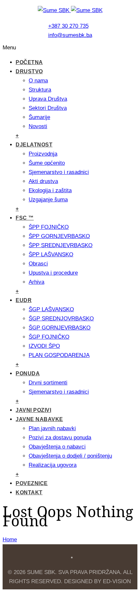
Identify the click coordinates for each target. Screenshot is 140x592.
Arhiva (36, 282)
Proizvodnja (43, 154)
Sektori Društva (48, 108)
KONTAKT (29, 492)
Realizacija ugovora (53, 465)
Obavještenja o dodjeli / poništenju (70, 456)
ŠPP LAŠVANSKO (51, 254)
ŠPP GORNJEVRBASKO (59, 236)
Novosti (38, 126)
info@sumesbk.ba (70, 35)
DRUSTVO (29, 71)
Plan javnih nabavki (52, 428)
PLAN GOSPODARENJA (59, 355)
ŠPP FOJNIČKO (49, 227)
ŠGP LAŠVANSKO (51, 309)
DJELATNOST (34, 144)
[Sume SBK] (70, 10)
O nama (38, 80)
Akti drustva (43, 181)
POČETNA (29, 62)
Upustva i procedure (53, 273)
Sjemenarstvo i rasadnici (59, 172)
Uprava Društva (48, 99)
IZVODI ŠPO (44, 346)
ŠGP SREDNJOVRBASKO (61, 318)
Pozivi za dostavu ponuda (60, 437)
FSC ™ (25, 218)
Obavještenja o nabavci (57, 447)
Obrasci (38, 264)
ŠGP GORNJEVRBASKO (60, 328)
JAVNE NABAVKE (39, 419)
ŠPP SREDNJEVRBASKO (60, 245)
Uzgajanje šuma (48, 199)
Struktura (40, 90)
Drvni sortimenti (48, 383)
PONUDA (28, 373)
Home (10, 539)
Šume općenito (47, 163)
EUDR (24, 300)
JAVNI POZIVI (33, 410)
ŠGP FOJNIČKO (49, 337)
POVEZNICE (32, 483)
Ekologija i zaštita (50, 190)
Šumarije (39, 117)
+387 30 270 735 (68, 26)
